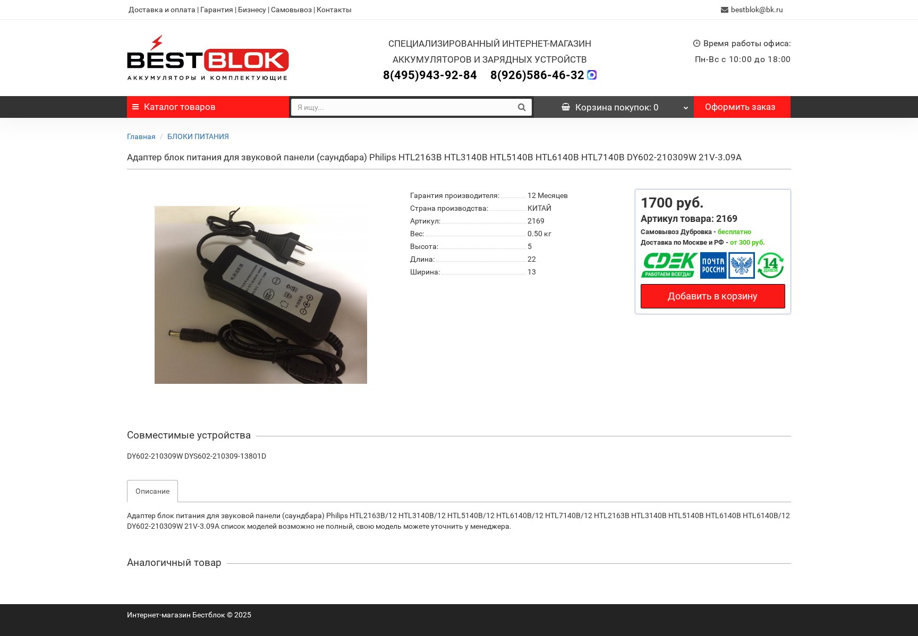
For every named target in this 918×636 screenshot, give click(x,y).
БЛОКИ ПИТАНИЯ (198, 136)
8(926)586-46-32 (537, 75)
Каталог (180, 106)
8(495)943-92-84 (430, 75)
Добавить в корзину (713, 296)
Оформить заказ (740, 106)
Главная (141, 136)
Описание (152, 491)
